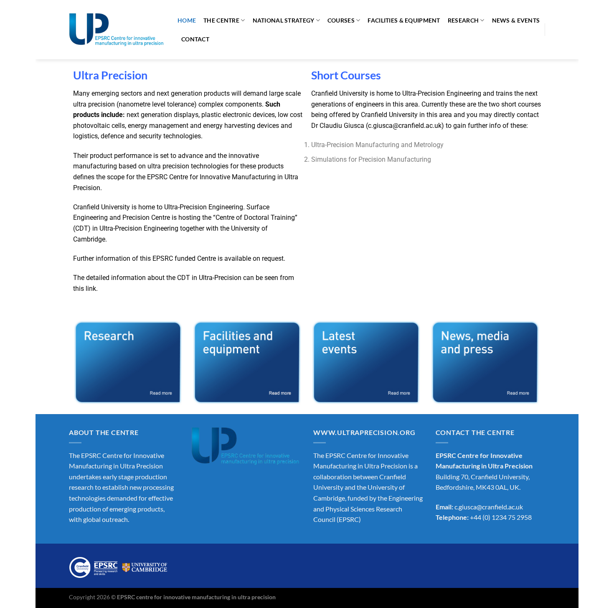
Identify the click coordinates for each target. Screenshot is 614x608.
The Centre (221, 20)
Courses (341, 20)
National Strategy (284, 20)
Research (463, 20)
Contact (195, 39)
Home (187, 20)
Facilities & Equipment (404, 20)
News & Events (516, 20)
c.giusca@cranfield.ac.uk (404, 126)
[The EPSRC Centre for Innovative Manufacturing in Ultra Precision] (117, 29)
